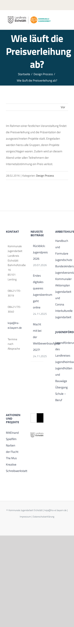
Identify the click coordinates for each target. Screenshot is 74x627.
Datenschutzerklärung (43, 516)
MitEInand (12, 432)
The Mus (11, 458)
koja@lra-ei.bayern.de (13, 325)
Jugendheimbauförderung (61, 362)
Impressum (25, 516)
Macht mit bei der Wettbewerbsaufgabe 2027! (37, 337)
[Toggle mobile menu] (66, 20)
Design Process (45, 175)
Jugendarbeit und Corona (61, 298)
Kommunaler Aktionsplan (61, 282)
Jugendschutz (61, 260)
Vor (63, 107)
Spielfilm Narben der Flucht (12, 445)
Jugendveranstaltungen (61, 272)
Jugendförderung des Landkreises (61, 349)
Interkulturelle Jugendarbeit (61, 313)
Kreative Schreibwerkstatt (12, 467)
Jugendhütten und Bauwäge (61, 374)
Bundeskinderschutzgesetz (61, 266)
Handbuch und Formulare (61, 247)
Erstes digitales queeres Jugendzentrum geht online (37, 291)
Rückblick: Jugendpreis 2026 (37, 252)
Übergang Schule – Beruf (61, 393)
